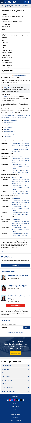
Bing (26, 149)
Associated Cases (8, 122)
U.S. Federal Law (7, 380)
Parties (6, 133)
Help (15, 412)
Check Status (7, 136)
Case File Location (9, 126)
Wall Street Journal (17, 145)
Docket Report (8, 129)
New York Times (21, 147)
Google (22, 149)
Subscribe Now (15, 353)
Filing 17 (6, 96)
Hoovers (20, 166)
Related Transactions (10, 135)
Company (15, 409)
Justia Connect (15, 403)
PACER (11, 112)
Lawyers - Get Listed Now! (15, 332)
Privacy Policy (15, 417)
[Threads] (17, 400)
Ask (18, 151)
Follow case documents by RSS (21, 75)
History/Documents (9, 131)
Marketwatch (25, 143)
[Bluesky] (19, 400)
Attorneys (6, 124)
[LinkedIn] (8, 400)
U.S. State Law (6, 384)
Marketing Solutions (8, 391)
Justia (17, 396)
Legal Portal (15, 406)
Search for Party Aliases (10, 120)
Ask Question (15, 265)
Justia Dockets (17, 170)
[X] (21, 400)
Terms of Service (15, 414)
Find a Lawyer (5, 320)
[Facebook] (12, 400)
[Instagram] (14, 400)
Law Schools (6, 376)
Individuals (5, 369)
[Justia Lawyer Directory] (23, 400)
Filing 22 (6, 88)
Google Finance (17, 164)
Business (4, 373)
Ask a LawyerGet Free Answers (6, 257)
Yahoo (14, 151)
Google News (16, 143)
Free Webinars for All (8, 272)
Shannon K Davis (17, 156)
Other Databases (7, 387)
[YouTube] (10, 400)
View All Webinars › (15, 305)
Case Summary (8, 127)
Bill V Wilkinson (16, 198)
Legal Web (16, 149)
